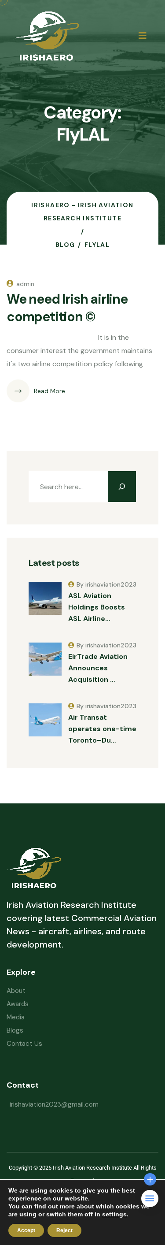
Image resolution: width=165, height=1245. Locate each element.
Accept (26, 1230)
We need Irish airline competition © (67, 307)
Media (16, 1017)
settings (114, 1214)
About (16, 990)
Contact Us (24, 1043)
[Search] (122, 486)
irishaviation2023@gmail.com (54, 1104)
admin (25, 284)
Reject (64, 1230)
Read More (49, 391)
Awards (18, 1004)
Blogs (15, 1030)
